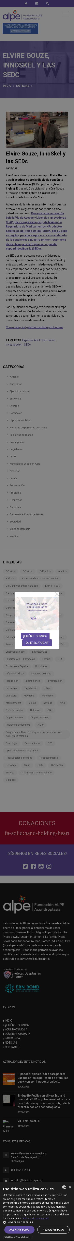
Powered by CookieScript (18, 1236)
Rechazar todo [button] (53, 1229)
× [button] (69, 1187)
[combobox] (64, 1187)
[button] (37, 1222)
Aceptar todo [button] (19, 1229)
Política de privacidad (36, 1218)
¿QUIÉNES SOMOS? (35, 636)
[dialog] (37, 1211)
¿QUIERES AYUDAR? (37, 642)
